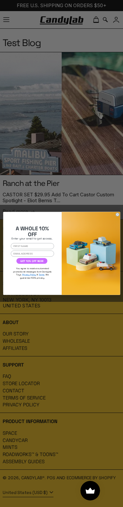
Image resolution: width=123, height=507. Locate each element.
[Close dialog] (117, 214)
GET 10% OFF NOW (31, 261)
